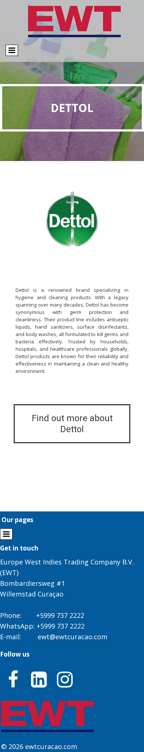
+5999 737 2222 (60, 615)
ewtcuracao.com (51, 746)
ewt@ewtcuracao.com (72, 636)
